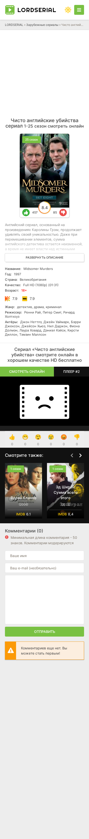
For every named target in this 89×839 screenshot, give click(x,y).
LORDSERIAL (14, 25)
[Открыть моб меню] (79, 10)
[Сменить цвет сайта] (68, 10)
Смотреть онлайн (26, 371)
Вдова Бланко (23, 497)
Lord (36, 10)
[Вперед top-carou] (80, 455)
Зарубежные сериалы (42, 25)
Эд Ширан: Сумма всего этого (66, 492)
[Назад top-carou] (71, 455)
